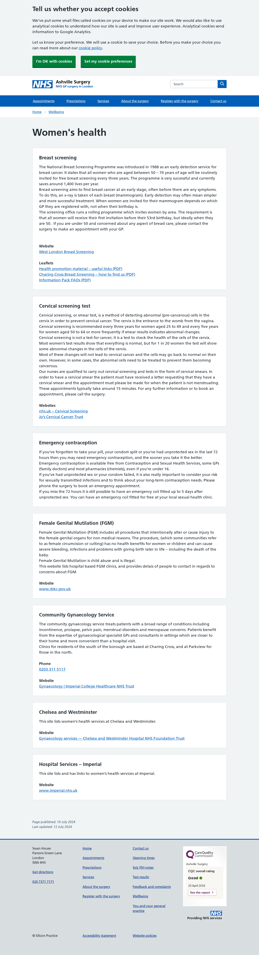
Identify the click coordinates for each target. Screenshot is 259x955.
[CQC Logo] (199, 857)
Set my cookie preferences (108, 61)
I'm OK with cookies (54, 61)
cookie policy (90, 48)
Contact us (218, 101)
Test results (141, 877)
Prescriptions (76, 101)
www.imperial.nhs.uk (58, 790)
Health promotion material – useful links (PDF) (80, 268)
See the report (200, 892)
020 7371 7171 (43, 882)
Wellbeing (56, 112)
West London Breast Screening (66, 251)
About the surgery (135, 101)
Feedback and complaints (152, 887)
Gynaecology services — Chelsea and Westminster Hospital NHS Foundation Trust (112, 738)
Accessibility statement (99, 936)
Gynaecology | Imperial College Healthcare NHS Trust (86, 686)
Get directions (42, 872)
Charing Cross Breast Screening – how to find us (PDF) (87, 274)
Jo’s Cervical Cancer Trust (61, 416)
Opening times (144, 858)
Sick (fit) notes (143, 868)
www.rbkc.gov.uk (55, 589)
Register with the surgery (179, 101)
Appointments (43, 101)
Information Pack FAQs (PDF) (65, 280)
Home (36, 112)
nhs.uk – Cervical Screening (63, 411)
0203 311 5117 (52, 669)
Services (103, 101)
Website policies (145, 936)
